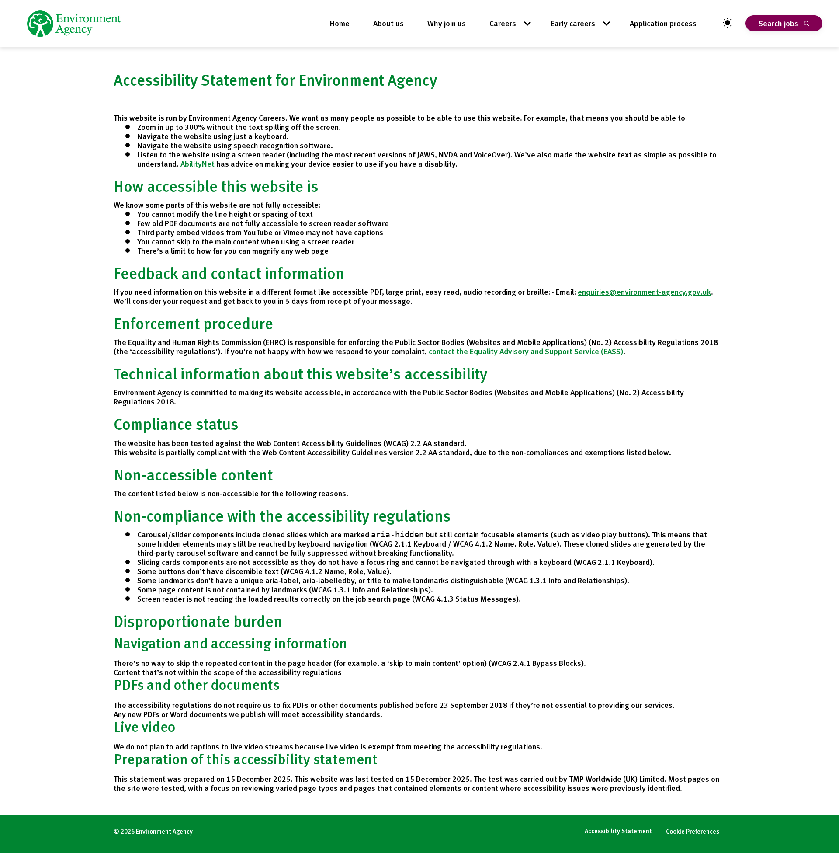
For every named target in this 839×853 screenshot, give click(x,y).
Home (340, 23)
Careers (502, 23)
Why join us (446, 23)
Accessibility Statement (618, 831)
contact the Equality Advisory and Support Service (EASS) (526, 351)
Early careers (573, 23)
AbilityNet (197, 163)
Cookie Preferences (692, 832)
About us (388, 23)
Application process (663, 23)
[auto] (727, 23)
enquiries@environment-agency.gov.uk (644, 291)
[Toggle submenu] (529, 23)
